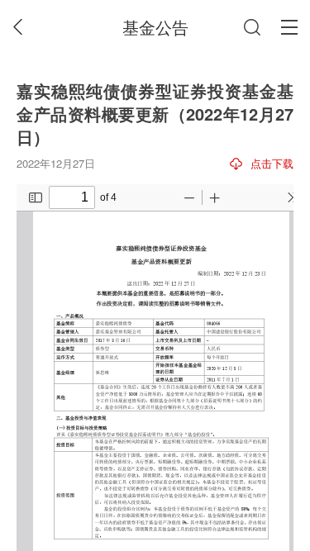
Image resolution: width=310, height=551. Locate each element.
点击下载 (271, 163)
